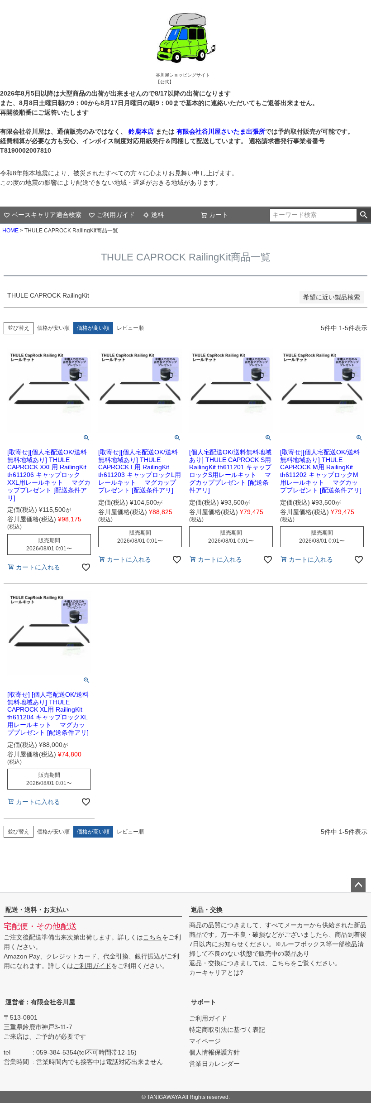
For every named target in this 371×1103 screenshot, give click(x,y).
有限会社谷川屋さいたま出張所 (220, 131)
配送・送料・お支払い (37, 909)
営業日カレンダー (214, 1063)
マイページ (205, 1041)
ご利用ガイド (116, 214)
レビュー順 (130, 328)
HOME (10, 230)
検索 (364, 215)
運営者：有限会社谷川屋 (40, 1002)
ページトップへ (358, 885)
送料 (157, 214)
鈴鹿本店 (141, 131)
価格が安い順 (53, 328)
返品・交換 (207, 909)
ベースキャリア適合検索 (46, 214)
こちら (152, 937)
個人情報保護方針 (214, 1052)
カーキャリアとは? (216, 972)
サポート (203, 1002)
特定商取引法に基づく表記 (227, 1029)
